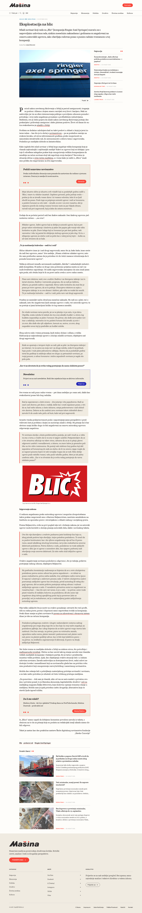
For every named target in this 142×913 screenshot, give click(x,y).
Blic (20, 743)
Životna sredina (117, 13)
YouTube (50, 875)
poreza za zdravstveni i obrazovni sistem (72, 613)
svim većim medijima (43, 158)
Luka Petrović (30, 45)
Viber (49, 895)
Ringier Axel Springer (43, 743)
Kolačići (123, 907)
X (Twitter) (50, 883)
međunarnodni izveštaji (29, 652)
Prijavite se (92, 885)
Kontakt (130, 907)
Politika (96, 13)
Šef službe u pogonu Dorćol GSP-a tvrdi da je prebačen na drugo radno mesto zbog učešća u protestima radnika (72, 758)
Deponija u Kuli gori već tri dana (105, 83)
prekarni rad (28, 743)
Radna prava (32, 19)
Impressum (87, 907)
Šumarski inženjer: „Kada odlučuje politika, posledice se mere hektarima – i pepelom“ (108, 59)
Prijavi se (81, 384)
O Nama (77, 907)
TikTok (49, 891)
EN (27, 13)
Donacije (81, 182)
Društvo (105, 13)
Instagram (50, 887)
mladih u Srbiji (43, 125)
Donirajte (127, 5)
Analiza (21, 19)
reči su (84, 682)
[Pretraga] (20, 13)
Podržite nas (17, 860)
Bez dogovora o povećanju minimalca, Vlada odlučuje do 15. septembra (71, 810)
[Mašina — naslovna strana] (19, 5)
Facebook (50, 879)
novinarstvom (55, 133)
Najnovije (74, 13)
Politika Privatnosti (112, 907)
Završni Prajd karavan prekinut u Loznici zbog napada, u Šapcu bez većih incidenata (108, 94)
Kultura (130, 13)
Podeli (84, 100)
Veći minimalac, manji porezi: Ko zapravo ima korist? (72, 783)
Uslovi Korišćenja (99, 907)
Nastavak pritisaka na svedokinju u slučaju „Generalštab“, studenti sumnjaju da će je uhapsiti (108, 72)
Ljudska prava (98, 99)
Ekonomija (85, 13)
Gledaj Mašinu (79, 711)
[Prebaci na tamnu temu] (24, 13)
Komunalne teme (99, 86)
